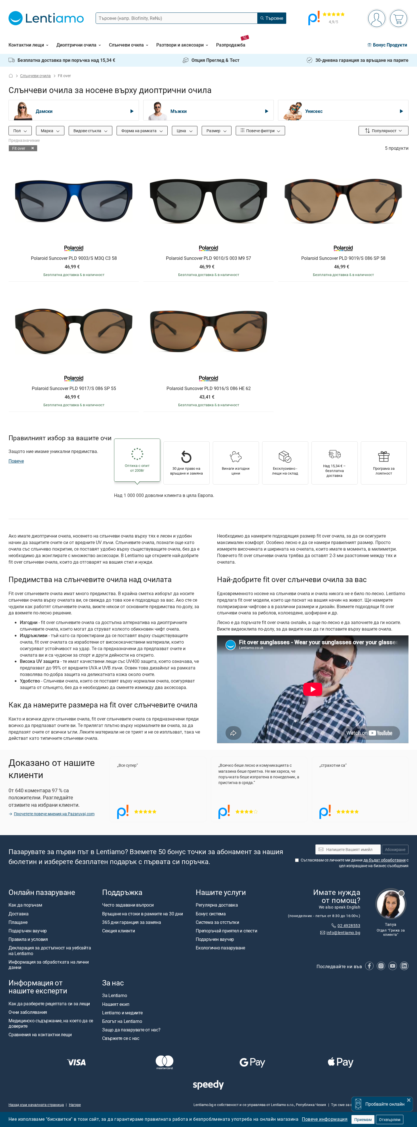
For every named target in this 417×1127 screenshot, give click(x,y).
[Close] (408, 1099)
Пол (17, 130)
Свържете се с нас (120, 1038)
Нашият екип (115, 1004)
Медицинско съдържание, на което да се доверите (51, 1023)
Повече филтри (260, 130)
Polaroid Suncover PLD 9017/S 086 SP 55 (74, 388)
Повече (16, 461)
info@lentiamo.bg (343, 932)
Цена (182, 130)
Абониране (395, 849)
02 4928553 (349, 925)
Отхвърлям (389, 1119)
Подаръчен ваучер (28, 931)
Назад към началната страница (36, 1104)
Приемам (363, 1119)
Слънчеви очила (35, 75)
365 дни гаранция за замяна (131, 922)
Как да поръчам (25, 905)
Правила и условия (28, 939)
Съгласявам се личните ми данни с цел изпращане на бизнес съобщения (354, 863)
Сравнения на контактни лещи (40, 1035)
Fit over (18, 148)
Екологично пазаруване (220, 948)
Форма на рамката (139, 130)
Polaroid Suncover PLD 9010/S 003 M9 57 (208, 258)
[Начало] (11, 75)
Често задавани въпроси (128, 905)
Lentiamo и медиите (122, 1013)
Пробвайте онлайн (385, 1104)
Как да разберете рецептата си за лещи (49, 1003)
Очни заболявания (28, 1012)
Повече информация (325, 1119)
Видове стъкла (87, 130)
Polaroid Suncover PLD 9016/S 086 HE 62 (209, 388)
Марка (47, 130)
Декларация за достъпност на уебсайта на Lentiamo (50, 951)
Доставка (19, 914)
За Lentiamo (114, 996)
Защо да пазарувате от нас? (131, 1030)
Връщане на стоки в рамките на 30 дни (142, 914)
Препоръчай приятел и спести (226, 931)
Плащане (18, 922)
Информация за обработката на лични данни (49, 964)
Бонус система (211, 914)
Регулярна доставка (217, 905)
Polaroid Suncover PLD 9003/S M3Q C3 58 (74, 258)
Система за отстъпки (217, 922)
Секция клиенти (118, 931)
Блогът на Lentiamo (122, 1021)
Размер (214, 130)
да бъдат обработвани (384, 860)
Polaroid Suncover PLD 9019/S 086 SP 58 (343, 258)
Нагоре (75, 1104)
